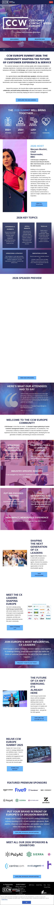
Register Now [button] (40, 39)
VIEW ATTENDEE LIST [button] (15, 628)
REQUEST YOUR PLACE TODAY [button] (27, 663)
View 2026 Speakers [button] (27, 378)
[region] (27, 900)
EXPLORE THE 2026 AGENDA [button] (27, 100)
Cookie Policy (39, 885)
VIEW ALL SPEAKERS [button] (39, 204)
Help (45, 885)
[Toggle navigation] (4, 49)
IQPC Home (31, 885)
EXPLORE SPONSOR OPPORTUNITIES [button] (27, 833)
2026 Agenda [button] (14, 39)
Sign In (51, 2)
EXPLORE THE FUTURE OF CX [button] (39, 719)
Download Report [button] (15, 769)
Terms (48, 885)
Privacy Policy (47, 887)
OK (26, 902)
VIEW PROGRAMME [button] (39, 575)
